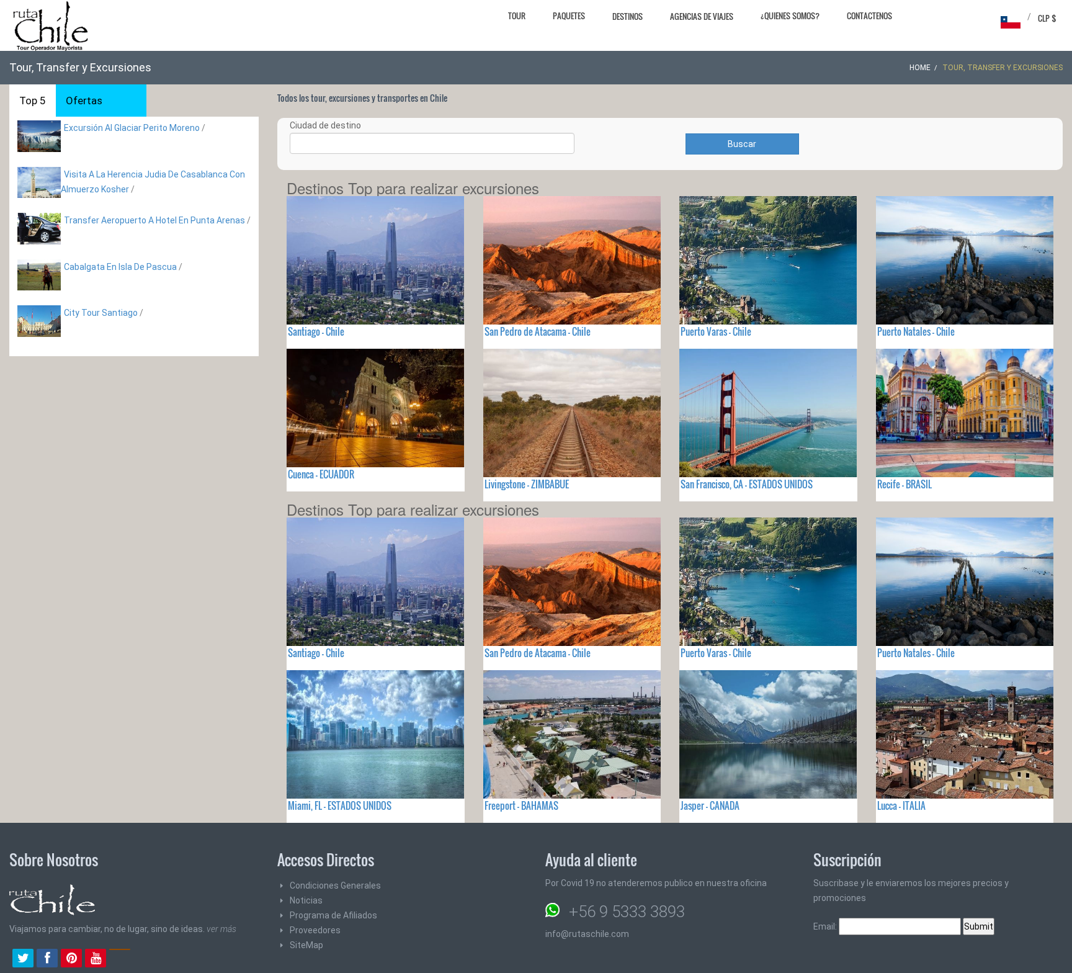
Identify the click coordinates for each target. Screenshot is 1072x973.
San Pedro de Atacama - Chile (538, 331)
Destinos (627, 16)
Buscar (742, 144)
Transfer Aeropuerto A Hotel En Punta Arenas (154, 220)
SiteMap (306, 945)
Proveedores (315, 930)
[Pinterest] (71, 959)
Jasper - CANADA (710, 805)
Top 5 (32, 100)
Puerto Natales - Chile (916, 331)
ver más (221, 929)
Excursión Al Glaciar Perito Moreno (132, 128)
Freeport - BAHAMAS (521, 805)
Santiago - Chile (316, 331)
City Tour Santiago (101, 313)
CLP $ (1047, 18)
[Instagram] (119, 959)
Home (920, 67)
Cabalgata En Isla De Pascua (120, 267)
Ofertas (84, 100)
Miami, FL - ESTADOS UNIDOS (339, 805)
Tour (516, 15)
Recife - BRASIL (904, 484)
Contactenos (869, 15)
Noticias (306, 900)
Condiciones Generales (335, 885)
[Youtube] (95, 959)
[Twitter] (23, 959)
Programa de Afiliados (333, 915)
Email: (826, 926)
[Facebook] (47, 959)
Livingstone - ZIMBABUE (527, 484)
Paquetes (569, 15)
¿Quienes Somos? (790, 15)
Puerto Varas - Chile (716, 331)
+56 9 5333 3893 (627, 911)
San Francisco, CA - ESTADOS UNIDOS (747, 484)
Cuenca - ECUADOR (321, 474)
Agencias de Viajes (701, 16)
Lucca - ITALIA (901, 805)
